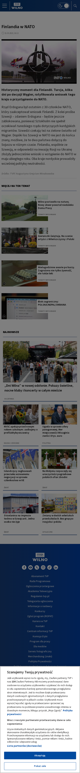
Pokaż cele (40, 766)
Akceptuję (39, 755)
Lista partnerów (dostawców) (24, 745)
